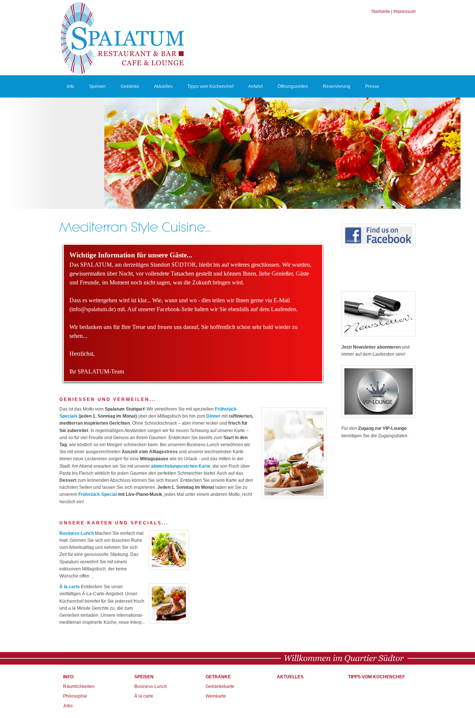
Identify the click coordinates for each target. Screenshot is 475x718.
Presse (372, 86)
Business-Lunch (76, 533)
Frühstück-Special (97, 494)
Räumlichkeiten (79, 686)
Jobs (68, 705)
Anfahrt (255, 86)
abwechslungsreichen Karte (180, 466)
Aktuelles (163, 86)
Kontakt (74, 108)
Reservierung (336, 86)
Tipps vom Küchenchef (210, 86)
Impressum (404, 11)
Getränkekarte (220, 686)
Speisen (97, 86)
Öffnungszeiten (293, 86)
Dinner (213, 416)
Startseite (380, 11)
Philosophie (75, 696)
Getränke (130, 86)
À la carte (69, 586)
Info (70, 86)
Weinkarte (216, 696)
